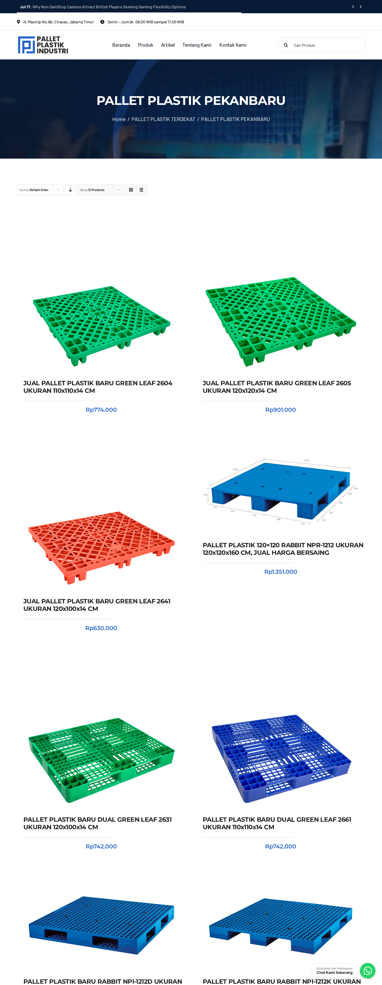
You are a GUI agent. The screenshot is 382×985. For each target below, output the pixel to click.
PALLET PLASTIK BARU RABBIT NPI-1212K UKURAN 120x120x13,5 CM (280, 948)
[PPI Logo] (43, 38)
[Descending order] (70, 190)
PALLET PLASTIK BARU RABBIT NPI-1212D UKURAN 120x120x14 (101, 944)
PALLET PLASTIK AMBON (116, 957)
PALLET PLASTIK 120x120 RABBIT (61, 957)
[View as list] (141, 190)
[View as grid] (131, 190)
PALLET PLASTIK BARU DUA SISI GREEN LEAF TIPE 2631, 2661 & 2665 (89, 6)
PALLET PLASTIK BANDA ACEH (89, 964)
